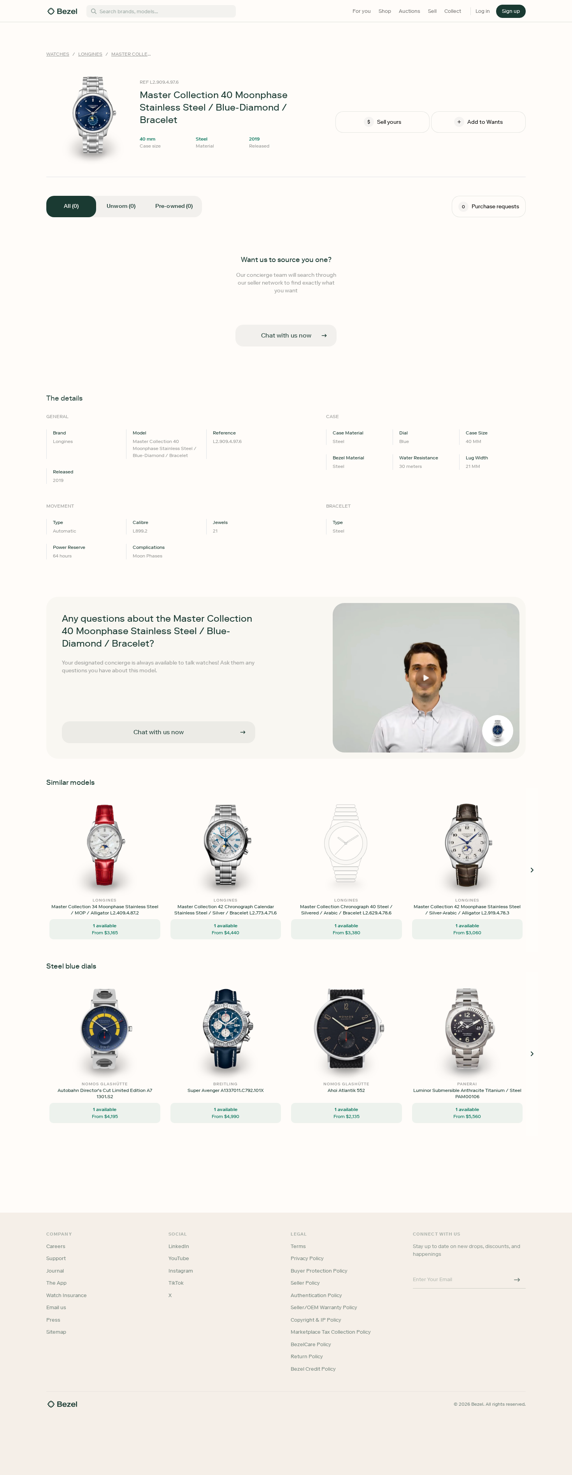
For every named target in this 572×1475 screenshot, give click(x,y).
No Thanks (244, 792)
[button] (245, 698)
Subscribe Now (244, 772)
